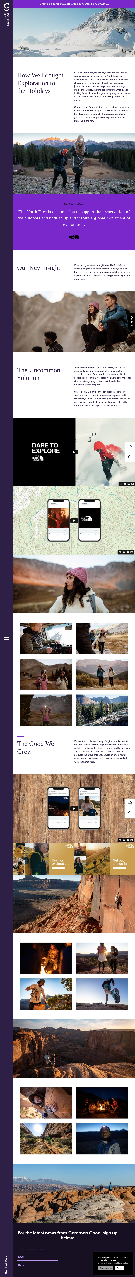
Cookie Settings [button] (106, 1268)
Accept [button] (119, 1268)
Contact (131, 321)
